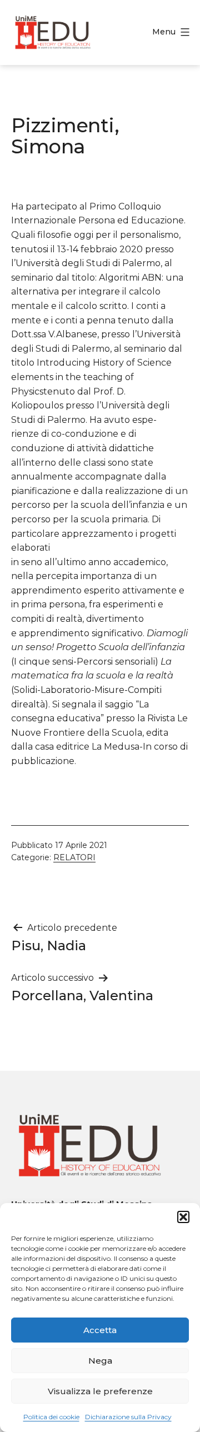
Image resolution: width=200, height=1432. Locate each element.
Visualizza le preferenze (100, 1391)
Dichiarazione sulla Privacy (128, 1417)
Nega (100, 1360)
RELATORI (74, 857)
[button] (183, 1217)
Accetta (100, 1330)
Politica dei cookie (51, 1417)
